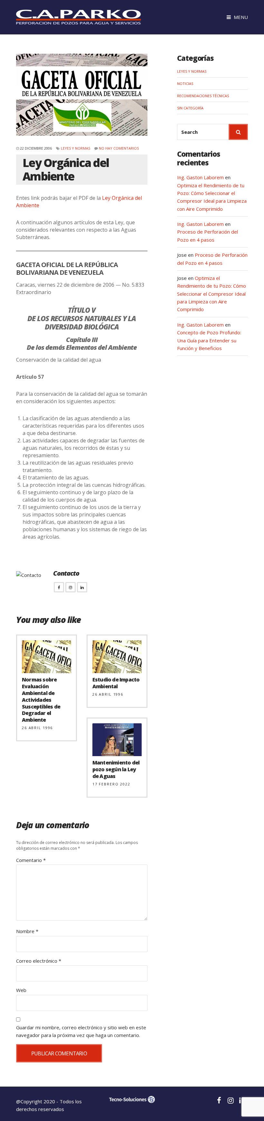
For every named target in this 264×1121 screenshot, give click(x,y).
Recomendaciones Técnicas (203, 95)
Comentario (31, 860)
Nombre (27, 931)
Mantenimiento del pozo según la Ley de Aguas (115, 769)
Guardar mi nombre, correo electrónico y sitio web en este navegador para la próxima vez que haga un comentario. (81, 1031)
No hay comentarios (119, 148)
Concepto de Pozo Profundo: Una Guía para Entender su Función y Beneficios (209, 340)
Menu (240, 17)
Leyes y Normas (75, 148)
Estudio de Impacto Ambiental (116, 683)
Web (21, 990)
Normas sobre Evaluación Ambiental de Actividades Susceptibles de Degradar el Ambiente (41, 699)
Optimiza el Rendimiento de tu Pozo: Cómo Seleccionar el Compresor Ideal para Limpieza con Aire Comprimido (211, 294)
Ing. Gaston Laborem (200, 177)
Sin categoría (190, 108)
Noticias (185, 83)
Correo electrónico (38, 961)
